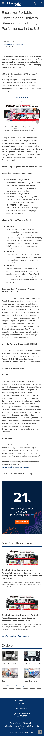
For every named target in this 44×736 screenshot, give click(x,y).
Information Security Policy (14, 726)
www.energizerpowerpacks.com (15, 467)
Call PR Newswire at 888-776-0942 (22, 715)
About (22, 706)
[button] (22, 113)
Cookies (22, 729)
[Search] (41, 3)
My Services (21, 709)
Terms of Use (15, 723)
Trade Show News (30, 681)
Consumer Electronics (10, 663)
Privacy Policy (28, 723)
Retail (4, 681)
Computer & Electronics (32, 663)
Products (22, 703)
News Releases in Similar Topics (14, 686)
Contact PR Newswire (22, 701)
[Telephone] (35, 3)
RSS (37, 726)
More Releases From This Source (14, 636)
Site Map (30, 726)
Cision (26, 732)
